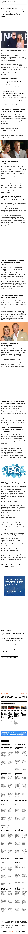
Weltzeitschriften (11, 931)
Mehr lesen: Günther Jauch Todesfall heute (13, 106)
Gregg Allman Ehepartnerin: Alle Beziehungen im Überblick (20, 860)
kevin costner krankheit (10, 657)
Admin (4, 16)
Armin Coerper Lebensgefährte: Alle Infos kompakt (20, 829)
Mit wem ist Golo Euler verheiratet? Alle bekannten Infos (4, 715)
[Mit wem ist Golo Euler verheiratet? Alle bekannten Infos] (4, 707)
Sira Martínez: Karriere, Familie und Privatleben (16, 714)
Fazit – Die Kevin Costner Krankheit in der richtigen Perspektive (13, 101)
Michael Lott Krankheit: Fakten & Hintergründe (6, 829)
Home (2, 8)
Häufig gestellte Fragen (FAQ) (10, 104)
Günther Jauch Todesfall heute (12, 566)
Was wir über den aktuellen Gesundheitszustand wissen (14, 98)
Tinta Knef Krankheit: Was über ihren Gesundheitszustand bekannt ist (12, 639)
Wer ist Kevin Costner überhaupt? (11, 84)
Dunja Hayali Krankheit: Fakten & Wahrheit (20, 888)
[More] (25, 21)
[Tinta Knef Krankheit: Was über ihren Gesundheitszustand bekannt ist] (11, 707)
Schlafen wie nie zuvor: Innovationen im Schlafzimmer (6, 860)
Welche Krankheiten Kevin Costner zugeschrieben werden (11, 90)
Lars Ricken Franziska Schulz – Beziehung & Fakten (21, 802)
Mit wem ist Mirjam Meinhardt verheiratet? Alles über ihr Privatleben (21, 697)
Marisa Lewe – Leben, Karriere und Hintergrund (24, 714)
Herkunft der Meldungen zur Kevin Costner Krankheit (13, 82)
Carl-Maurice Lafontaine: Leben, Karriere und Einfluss (6, 802)
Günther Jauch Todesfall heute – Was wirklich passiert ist (7, 696)
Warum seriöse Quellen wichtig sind (11, 95)
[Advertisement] (14, 243)
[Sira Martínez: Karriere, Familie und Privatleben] (17, 707)
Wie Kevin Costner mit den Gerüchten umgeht (14, 93)
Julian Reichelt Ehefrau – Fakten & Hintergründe (6, 888)
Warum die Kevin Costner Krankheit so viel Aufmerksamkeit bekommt (13, 87)
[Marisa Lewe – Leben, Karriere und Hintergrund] (24, 707)
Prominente (8, 8)
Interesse (22, 134)
